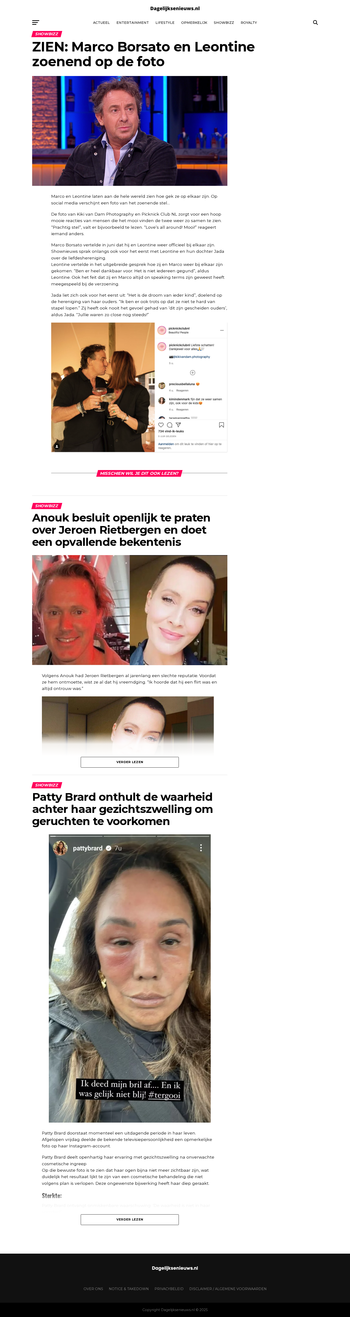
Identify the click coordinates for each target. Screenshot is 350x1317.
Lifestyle (165, 22)
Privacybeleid (169, 1289)
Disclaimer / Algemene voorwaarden (228, 1289)
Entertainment (132, 22)
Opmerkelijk (194, 22)
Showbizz (224, 22)
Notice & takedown (129, 1289)
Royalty (249, 22)
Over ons (93, 1289)
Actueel (101, 22)
